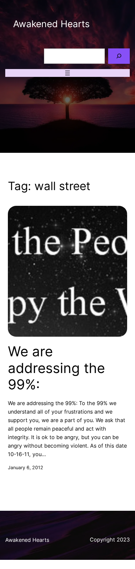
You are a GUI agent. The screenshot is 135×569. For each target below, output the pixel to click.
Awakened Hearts (51, 23)
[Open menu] (67, 73)
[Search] (119, 56)
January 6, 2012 (25, 467)
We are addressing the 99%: (56, 368)
